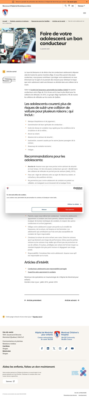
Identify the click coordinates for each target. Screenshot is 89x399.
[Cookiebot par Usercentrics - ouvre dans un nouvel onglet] (74, 188)
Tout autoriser (70, 209)
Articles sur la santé (58, 21)
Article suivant (71, 300)
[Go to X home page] (54, 348)
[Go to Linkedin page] (48, 348)
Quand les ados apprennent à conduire (42, 272)
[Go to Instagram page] (60, 348)
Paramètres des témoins (70, 395)
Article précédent (34, 300)
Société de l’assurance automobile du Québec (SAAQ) (49, 90)
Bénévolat (7, 351)
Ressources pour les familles (40, 21)
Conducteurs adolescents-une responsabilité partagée (47, 269)
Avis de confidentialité (80, 393)
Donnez (81, 6)
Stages (5, 348)
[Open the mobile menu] (84, 13)
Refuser (44, 209)
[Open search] (65, 6)
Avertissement (82, 395)
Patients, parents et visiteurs (19, 21)
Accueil (5, 21)
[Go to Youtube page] (72, 348)
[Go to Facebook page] (41, 348)
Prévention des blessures (9, 80)
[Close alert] (86, 1)
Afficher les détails (73, 204)
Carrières (6, 346)
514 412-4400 (8, 332)
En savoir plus (72, 2)
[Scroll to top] (84, 386)
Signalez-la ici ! (37, 317)
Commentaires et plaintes (13, 341)
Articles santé (11, 71)
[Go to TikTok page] (66, 348)
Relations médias (9, 344)
